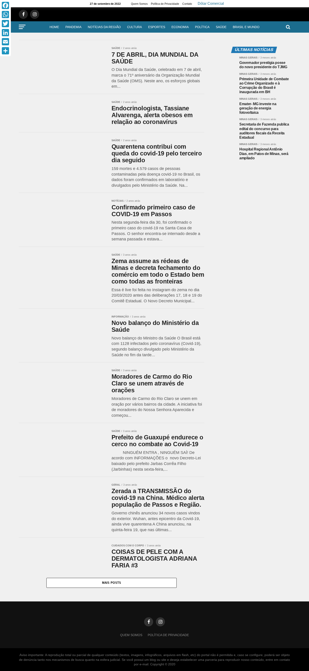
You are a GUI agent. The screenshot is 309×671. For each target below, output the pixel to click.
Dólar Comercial (211, 3)
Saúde (221, 27)
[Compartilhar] (5, 50)
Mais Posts (111, 582)
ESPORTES (156, 27)
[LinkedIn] (5, 32)
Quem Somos (139, 3)
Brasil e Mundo (246, 27)
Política (202, 27)
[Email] (5, 41)
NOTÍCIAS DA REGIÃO (104, 27)
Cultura (134, 27)
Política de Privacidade (165, 3)
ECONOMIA (180, 27)
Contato (187, 3)
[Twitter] (5, 23)
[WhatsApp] (5, 14)
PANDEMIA (73, 27)
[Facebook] (5, 5)
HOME (54, 27)
